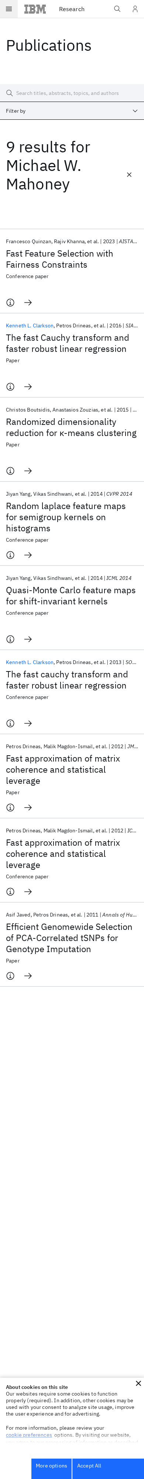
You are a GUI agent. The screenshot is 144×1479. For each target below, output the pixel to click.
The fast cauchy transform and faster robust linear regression (67, 679)
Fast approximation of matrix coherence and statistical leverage (63, 769)
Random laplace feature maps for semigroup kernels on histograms (66, 517)
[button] (138, 1383)
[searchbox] (72, 93)
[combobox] (72, 111)
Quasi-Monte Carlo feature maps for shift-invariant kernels (71, 595)
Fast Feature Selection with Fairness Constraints (59, 259)
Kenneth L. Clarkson (30, 325)
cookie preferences (29, 1435)
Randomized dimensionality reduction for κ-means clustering (71, 427)
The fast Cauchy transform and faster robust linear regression (67, 343)
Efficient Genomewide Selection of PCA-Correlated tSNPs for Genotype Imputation (69, 937)
